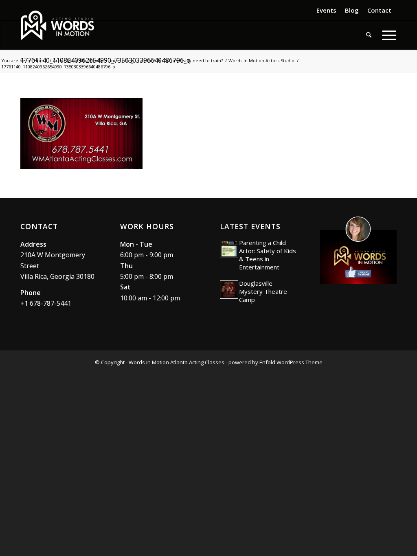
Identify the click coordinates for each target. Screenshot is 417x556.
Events (326, 10)
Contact (379, 10)
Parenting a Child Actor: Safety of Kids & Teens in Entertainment (267, 255)
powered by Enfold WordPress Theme (275, 362)
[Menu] (386, 35)
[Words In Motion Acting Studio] (57, 25)
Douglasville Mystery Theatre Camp (263, 291)
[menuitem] (326, 10)
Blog (352, 10)
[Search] (369, 35)
